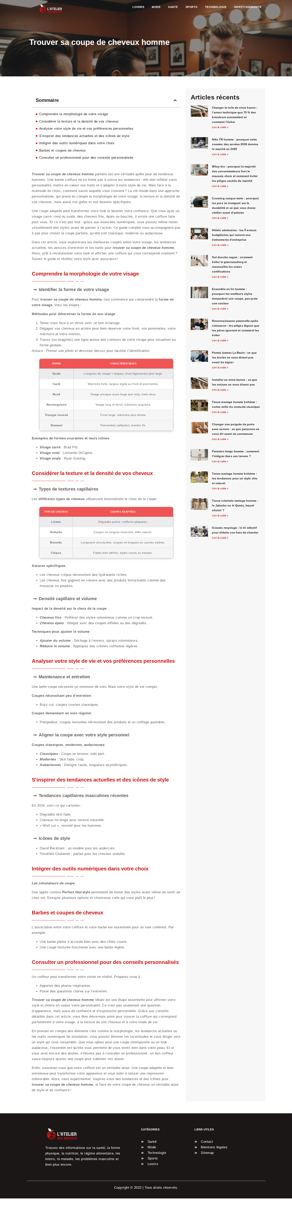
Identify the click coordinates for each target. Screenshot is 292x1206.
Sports (191, 7)
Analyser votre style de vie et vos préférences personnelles (86, 128)
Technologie (216, 7)
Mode (156, 7)
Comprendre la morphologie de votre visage (73, 114)
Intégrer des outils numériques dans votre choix (77, 143)
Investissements (247, 7)
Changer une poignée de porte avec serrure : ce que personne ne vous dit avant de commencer (235, 429)
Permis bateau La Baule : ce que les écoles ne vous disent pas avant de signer (234, 357)
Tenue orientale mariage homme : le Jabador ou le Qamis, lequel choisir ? (235, 505)
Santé (173, 7)
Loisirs (138, 7)
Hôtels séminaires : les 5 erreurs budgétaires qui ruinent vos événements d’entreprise (234, 235)
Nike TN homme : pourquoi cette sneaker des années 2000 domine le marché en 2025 (235, 144)
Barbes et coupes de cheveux (62, 150)
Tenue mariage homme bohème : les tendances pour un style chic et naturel (234, 478)
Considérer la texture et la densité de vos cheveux (79, 121)
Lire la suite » (220, 127)
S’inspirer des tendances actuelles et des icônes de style (84, 136)
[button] (175, 100)
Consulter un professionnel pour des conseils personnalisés (86, 158)
